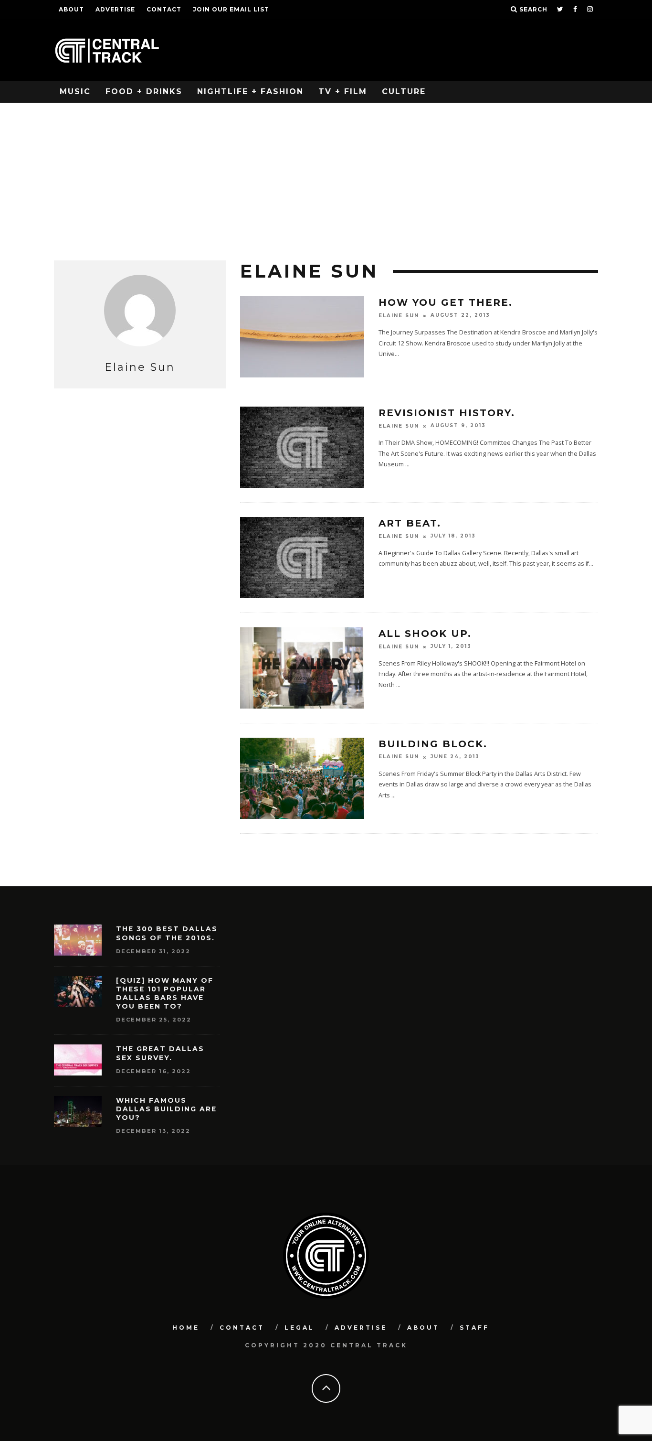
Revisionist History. (447, 413)
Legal (299, 1327)
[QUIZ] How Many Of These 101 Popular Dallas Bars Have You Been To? (164, 993)
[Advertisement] (326, 174)
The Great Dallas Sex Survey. (160, 1053)
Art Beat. (410, 523)
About (71, 9)
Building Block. (433, 744)
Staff (474, 1327)
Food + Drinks (143, 91)
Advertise (115, 9)
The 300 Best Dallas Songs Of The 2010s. (167, 933)
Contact (164, 9)
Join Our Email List (231, 9)
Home (186, 1327)
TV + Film (342, 91)
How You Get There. (446, 302)
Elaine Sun (399, 315)
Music (75, 91)
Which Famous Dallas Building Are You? (166, 1109)
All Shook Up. (425, 633)
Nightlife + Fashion (250, 91)
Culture (404, 91)
